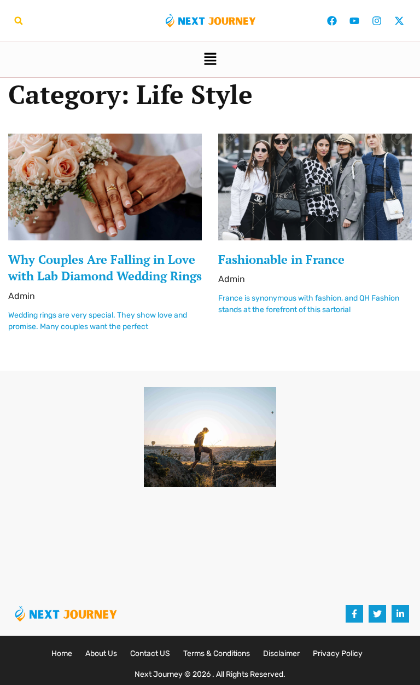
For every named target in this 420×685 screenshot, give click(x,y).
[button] (18, 20)
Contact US (150, 653)
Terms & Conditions (216, 653)
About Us (101, 653)
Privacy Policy (338, 653)
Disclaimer (281, 653)
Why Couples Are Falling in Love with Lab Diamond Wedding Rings (105, 267)
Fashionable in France (281, 259)
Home (61, 653)
